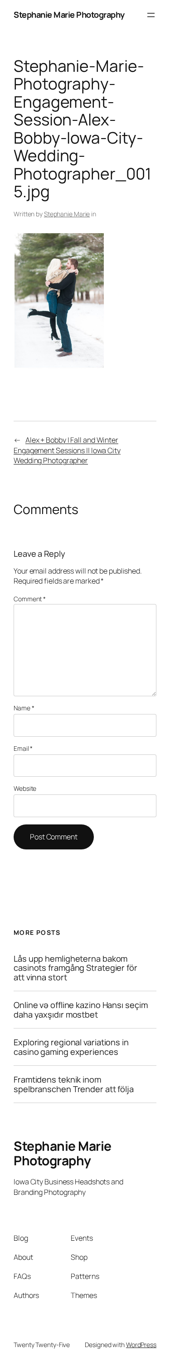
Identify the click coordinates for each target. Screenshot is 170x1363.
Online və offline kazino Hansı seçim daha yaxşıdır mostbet (80, 1009)
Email (23, 748)
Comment (30, 598)
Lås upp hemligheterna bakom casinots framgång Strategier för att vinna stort (75, 968)
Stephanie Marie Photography (69, 14)
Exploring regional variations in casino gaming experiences (71, 1047)
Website (25, 788)
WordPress (141, 1344)
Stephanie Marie (67, 214)
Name (24, 708)
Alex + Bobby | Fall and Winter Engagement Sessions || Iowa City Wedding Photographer (67, 450)
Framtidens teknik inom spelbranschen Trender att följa (74, 1084)
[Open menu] (151, 15)
